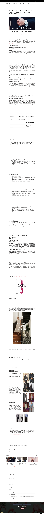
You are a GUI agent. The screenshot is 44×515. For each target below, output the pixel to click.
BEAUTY (14, 3)
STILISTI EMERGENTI (28, 3)
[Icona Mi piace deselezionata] (11, 482)
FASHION (10, 3)
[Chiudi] (43, 513)
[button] (37, 3)
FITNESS (21, 3)
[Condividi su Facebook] (9, 449)
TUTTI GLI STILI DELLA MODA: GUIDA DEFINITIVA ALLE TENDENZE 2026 (32, 464)
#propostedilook (15, 445)
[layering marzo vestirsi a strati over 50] (22, 459)
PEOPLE (24, 3)
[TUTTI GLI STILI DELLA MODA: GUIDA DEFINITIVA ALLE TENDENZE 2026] (33, 459)
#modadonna (11, 445)
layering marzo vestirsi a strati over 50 (22, 464)
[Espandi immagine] (29, 378)
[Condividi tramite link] (14, 449)
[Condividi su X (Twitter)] (11, 449)
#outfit (19, 445)
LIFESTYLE (17, 3)
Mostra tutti (37, 455)
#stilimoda (22, 445)
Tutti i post (7, 3)
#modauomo (25, 445)
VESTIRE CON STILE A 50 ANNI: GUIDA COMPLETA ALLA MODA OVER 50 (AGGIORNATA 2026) (10, 464)
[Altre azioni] (34, 8)
